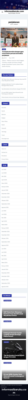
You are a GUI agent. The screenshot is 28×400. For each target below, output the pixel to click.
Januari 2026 (5, 190)
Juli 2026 (4, 169)
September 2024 (6, 242)
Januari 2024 (5, 269)
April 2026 (4, 179)
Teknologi (4, 131)
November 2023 (6, 276)
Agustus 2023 (5, 286)
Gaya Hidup (4, 121)
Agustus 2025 (5, 207)
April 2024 (4, 259)
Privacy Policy (5, 159)
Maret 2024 (4, 262)
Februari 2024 (5, 266)
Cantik (3, 111)
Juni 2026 (4, 173)
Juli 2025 (4, 211)
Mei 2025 (4, 217)
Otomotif (4, 128)
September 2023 (6, 283)
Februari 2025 (5, 228)
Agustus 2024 (5, 245)
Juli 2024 (4, 248)
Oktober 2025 (5, 200)
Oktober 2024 (5, 238)
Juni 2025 (4, 214)
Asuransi (4, 107)
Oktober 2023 (5, 279)
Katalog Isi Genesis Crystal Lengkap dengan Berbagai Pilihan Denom (12, 84)
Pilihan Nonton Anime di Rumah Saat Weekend (13, 97)
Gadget (3, 118)
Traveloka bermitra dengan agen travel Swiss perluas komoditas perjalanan (13, 53)
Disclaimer (4, 155)
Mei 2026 (4, 176)
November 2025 (6, 197)
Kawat (3, 124)
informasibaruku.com (14, 11)
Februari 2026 (5, 186)
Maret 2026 (4, 183)
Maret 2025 (4, 224)
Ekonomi (4, 114)
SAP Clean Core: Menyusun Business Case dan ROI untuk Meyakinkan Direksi (14, 80)
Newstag (18, 385)
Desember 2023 (6, 273)
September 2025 (6, 204)
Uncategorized (5, 138)
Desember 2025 (6, 193)
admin (5, 58)
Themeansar (4, 387)
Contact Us (4, 152)
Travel (4, 49)
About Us (4, 149)
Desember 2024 (6, 231)
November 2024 (6, 235)
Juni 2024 (4, 252)
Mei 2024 (4, 255)
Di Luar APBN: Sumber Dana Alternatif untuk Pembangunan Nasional (12, 93)
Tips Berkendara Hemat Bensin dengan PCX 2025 (14, 89)
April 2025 (4, 221)
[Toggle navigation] (2, 12)
